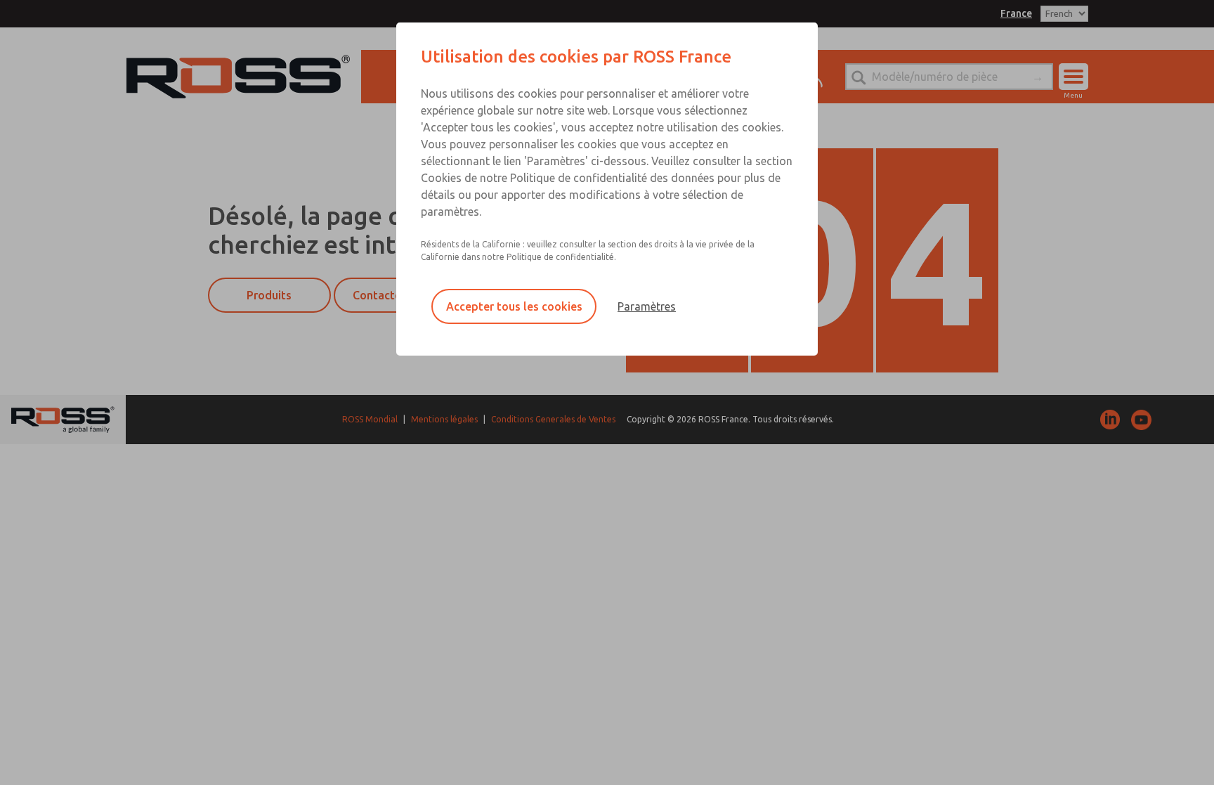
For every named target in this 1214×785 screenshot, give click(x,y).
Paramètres (647, 306)
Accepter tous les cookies (514, 306)
